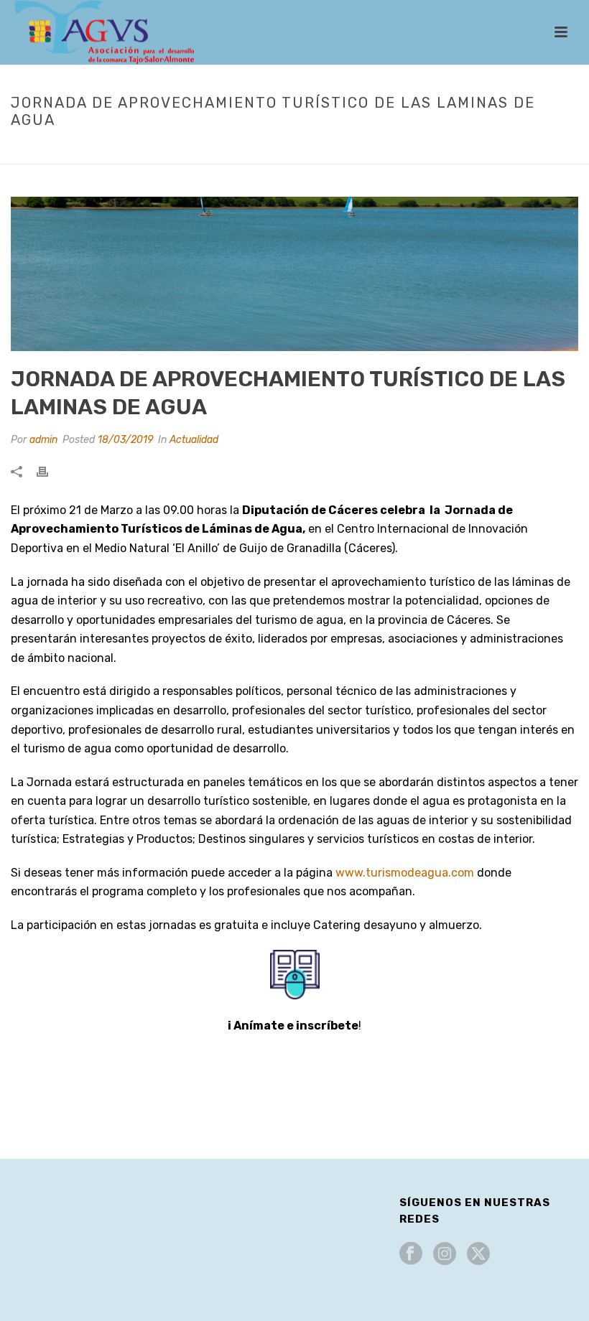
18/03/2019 (125, 440)
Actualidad (216, 150)
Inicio (166, 150)
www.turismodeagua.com (404, 872)
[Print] (49, 471)
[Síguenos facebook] (410, 1254)
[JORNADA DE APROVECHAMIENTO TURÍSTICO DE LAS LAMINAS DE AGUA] (294, 274)
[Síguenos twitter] (478, 1254)
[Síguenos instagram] (444, 1254)
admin (43, 440)
